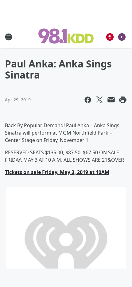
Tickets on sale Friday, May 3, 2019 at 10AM (57, 172)
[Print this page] (122, 99)
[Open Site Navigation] (8, 37)
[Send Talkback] (110, 37)
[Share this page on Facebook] (87, 99)
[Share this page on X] (99, 99)
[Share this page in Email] (111, 99)
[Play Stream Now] (122, 37)
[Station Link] (66, 36)
